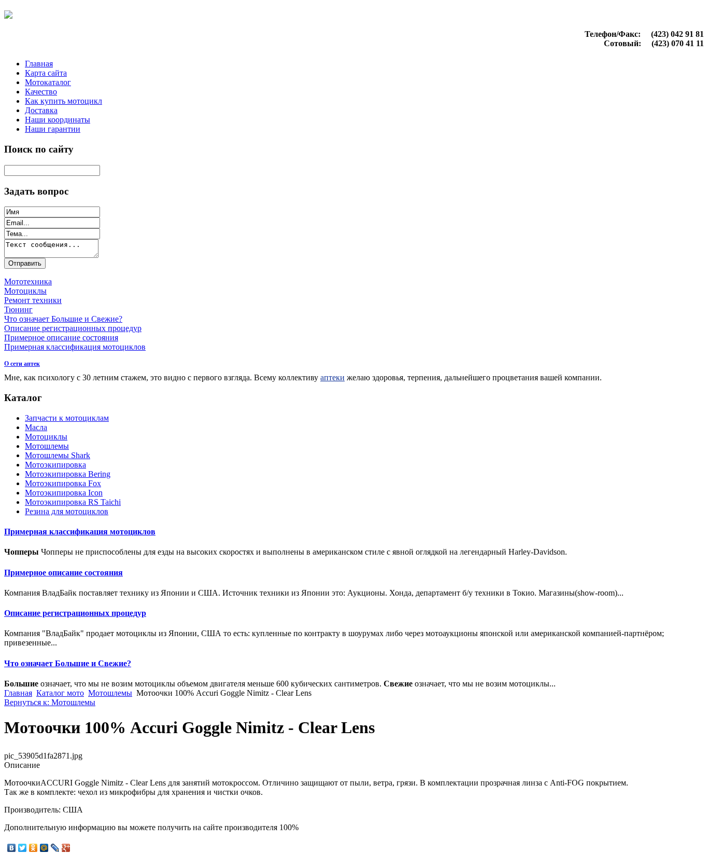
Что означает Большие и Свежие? (67, 663)
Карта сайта (46, 72)
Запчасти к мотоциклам (67, 418)
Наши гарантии (52, 129)
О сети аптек (22, 363)
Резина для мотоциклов (66, 511)
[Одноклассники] (33, 848)
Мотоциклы (46, 436)
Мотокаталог (48, 82)
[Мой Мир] (44, 848)
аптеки (332, 377)
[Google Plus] (66, 848)
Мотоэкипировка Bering (67, 474)
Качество (41, 91)
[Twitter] (22, 848)
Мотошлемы (47, 446)
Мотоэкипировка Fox (63, 483)
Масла (36, 427)
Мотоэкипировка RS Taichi (73, 502)
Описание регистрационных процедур (75, 613)
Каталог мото (60, 693)
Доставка (41, 110)
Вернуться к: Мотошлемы (49, 702)
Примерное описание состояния (63, 572)
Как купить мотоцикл (63, 101)
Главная (39, 63)
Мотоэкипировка (55, 464)
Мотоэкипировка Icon (64, 492)
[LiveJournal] (55, 848)
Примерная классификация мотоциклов (79, 531)
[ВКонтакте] (11, 848)
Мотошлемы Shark (57, 455)
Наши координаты (57, 119)
